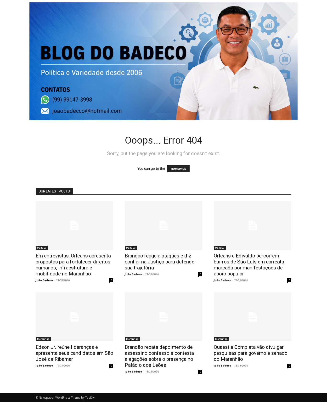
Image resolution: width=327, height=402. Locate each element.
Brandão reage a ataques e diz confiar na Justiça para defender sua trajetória (160, 262)
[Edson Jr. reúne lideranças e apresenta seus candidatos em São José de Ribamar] (74, 316)
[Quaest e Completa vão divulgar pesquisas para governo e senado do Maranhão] (252, 316)
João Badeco (44, 280)
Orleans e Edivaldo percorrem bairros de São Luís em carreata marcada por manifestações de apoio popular (249, 265)
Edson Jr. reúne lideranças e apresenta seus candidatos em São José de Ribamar (74, 353)
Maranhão (43, 339)
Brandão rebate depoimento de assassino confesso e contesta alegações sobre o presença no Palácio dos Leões (159, 356)
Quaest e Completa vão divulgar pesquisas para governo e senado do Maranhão (251, 353)
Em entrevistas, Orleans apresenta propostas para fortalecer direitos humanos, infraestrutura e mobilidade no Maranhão (73, 265)
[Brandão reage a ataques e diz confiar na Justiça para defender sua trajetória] (163, 225)
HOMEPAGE (178, 168)
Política (41, 247)
